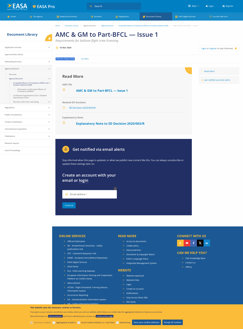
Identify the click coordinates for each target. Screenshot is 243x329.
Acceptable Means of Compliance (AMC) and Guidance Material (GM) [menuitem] (30, 84)
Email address (78, 194)
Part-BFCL (85, 59)
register (213, 48)
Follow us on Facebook (193, 243)
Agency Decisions (107, 26)
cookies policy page (104, 316)
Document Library (153, 16)
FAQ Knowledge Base (195, 258)
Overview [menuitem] (12, 74)
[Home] (17, 6)
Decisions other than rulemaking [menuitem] (26, 102)
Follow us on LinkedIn (206, 243)
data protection (55, 316)
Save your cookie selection (146, 322)
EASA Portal (72, 266)
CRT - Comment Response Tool (81, 253)
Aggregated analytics (66, 322)
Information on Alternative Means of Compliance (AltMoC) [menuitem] (31, 90)
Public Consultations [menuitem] (13, 114)
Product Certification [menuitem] (13, 122)
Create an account (135, 288)
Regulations (124, 16)
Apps (194, 5)
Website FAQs (132, 280)
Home (13, 16)
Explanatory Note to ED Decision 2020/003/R (110, 123)
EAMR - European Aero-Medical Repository (87, 257)
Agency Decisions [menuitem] (12, 68)
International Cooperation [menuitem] (16, 129)
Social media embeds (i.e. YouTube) (97, 322)
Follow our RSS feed (180, 243)
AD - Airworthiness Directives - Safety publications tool (84, 247)
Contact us (190, 262)
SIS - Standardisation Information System (86, 299)
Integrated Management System (141, 263)
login (83, 180)
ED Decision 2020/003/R (82, 107)
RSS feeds (131, 302)
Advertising (125, 322)
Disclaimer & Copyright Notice (140, 254)
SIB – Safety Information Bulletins (83, 304)
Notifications (132, 293)
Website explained (135, 275)
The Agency (38, 16)
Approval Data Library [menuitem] (14, 54)
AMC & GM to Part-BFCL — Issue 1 (102, 90)
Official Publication (76, 241)
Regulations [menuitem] (10, 107)
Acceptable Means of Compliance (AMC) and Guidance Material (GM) (143, 26)
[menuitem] (209, 6)
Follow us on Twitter (200, 243)
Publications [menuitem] (10, 136)
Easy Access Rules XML (137, 297)
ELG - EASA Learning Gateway (81, 271)
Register (229, 6)
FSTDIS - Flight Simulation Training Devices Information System (87, 289)
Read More (209, 71)
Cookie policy (132, 245)
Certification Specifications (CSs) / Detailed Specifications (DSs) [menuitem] (30, 96)
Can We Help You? (220, 16)
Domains (98, 16)
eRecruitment (73, 283)
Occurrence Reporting (77, 295)
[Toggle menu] (49, 47)
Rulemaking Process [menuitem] (13, 61)
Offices (188, 267)
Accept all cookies (172, 322)
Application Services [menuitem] (13, 47)
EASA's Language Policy (137, 258)
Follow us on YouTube (187, 243)
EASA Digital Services (187, 16)
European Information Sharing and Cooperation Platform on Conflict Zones (89, 277)
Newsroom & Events (68, 16)
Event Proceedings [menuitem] (12, 150)
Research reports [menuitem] (12, 143)
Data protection (133, 250)
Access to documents (136, 241)
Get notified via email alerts (217, 80)
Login (211, 6)
